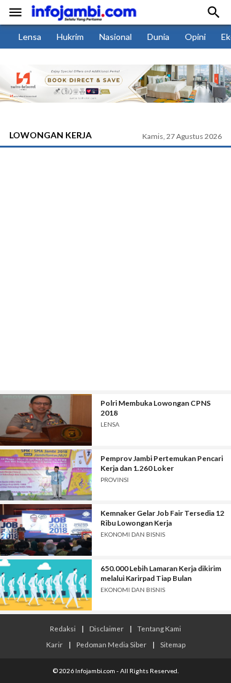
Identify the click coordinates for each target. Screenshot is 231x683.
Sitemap (172, 644)
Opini (195, 36)
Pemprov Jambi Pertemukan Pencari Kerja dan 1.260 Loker (161, 463)
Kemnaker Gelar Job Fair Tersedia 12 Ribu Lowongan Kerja (162, 517)
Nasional (115, 36)
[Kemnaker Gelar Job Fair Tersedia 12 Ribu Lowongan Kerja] (46, 530)
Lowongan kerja (50, 135)
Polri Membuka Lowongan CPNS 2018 (155, 407)
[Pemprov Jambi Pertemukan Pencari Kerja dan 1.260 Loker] (46, 475)
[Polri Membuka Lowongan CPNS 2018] (46, 420)
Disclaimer (106, 628)
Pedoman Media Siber (111, 644)
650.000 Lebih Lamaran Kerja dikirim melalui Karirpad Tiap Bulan (160, 573)
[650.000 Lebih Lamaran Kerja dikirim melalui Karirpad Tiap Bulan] (46, 585)
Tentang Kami (159, 628)
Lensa (29, 36)
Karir (54, 644)
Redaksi (63, 628)
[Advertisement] (115, 269)
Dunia (158, 36)
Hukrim (70, 36)
